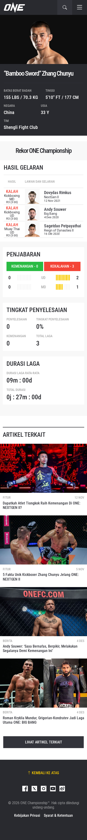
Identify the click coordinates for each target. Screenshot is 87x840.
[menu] (79, 7)
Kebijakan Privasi (27, 815)
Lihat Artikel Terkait (43, 742)
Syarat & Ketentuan (58, 815)
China (9, 112)
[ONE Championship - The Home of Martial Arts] (14, 7)
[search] (64, 7)
